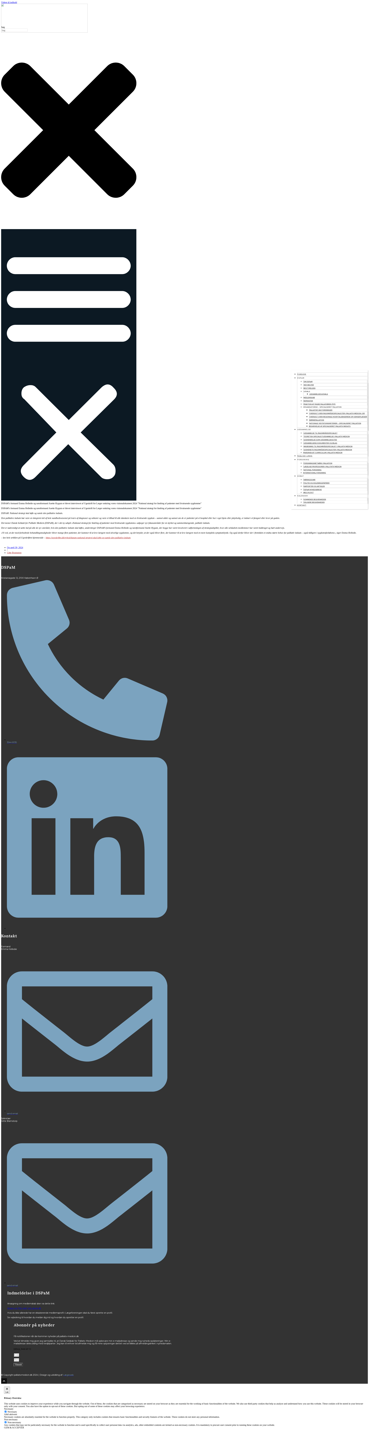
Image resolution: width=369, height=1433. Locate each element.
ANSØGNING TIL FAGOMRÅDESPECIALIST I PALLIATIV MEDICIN (328, 446)
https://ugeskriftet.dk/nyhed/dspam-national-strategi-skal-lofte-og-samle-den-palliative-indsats (88, 537)
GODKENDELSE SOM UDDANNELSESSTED (320, 440)
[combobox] (14, 30)
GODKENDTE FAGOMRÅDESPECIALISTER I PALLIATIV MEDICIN (328, 450)
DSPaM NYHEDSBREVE (313, 490)
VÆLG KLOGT (308, 493)
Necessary (12, 1412)
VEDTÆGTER (309, 385)
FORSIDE (301, 374)
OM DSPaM (308, 382)
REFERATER (308, 401)
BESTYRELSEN (309, 388)
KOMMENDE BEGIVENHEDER (315, 499)
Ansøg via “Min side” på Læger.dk (24, 1308)
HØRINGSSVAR (309, 480)
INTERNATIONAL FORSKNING (314, 473)
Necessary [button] (8, 1409)
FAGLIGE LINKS (304, 456)
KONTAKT (301, 505)
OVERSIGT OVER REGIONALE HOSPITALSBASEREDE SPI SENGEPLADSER (338, 417)
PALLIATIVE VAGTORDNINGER (320, 410)
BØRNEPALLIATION (316, 420)
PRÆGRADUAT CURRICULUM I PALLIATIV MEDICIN (322, 453)
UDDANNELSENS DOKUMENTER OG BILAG (320, 443)
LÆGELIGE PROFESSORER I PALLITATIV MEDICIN (322, 467)
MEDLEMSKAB (309, 398)
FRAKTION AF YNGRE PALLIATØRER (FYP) (320, 404)
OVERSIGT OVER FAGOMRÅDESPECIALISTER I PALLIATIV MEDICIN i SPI (337, 413)
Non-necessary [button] (11, 1419)
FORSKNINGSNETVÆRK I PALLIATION (318, 463)
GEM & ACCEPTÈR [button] (14, 1427)
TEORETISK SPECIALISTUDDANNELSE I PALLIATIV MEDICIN (327, 436)
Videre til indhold (9, 2)
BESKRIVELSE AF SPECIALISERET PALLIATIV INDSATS (330, 426)
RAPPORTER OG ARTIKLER (314, 486)
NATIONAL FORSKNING (312, 470)
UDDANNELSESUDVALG (318, 394)
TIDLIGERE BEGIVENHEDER (314, 502)
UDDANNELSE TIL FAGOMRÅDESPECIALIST (320, 433)
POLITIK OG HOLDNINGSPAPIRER (317, 483)
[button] (68, 365)
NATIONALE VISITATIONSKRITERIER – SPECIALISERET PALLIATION (335, 423)
